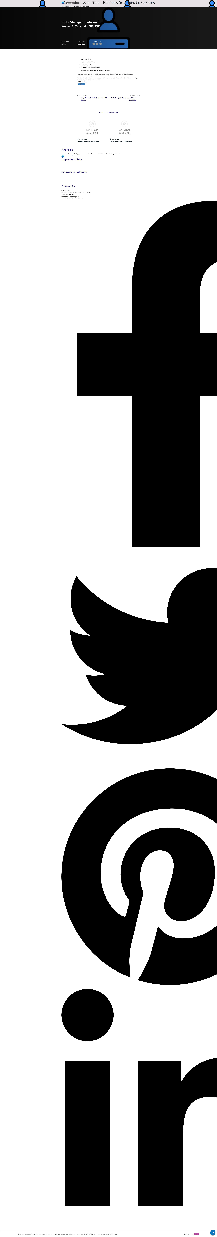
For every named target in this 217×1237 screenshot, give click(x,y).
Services (122, 2)
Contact (152, 2)
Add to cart (81, 84)
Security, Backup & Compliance (70, 183)
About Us (64, 163)
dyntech (63, 44)
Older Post (94, 98)
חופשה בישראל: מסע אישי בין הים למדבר (88, 141)
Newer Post (123, 98)
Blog (138, 2)
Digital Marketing (66, 176)
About (131, 2)
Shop (144, 2)
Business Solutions (66, 180)
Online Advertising (66, 178)
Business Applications (67, 181)
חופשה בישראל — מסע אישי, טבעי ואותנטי (121, 141)
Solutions (114, 2)
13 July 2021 (81, 44)
